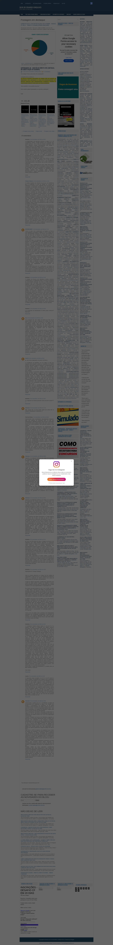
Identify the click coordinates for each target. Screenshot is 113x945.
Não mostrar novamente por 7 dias (57, 483)
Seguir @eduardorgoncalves (56, 479)
